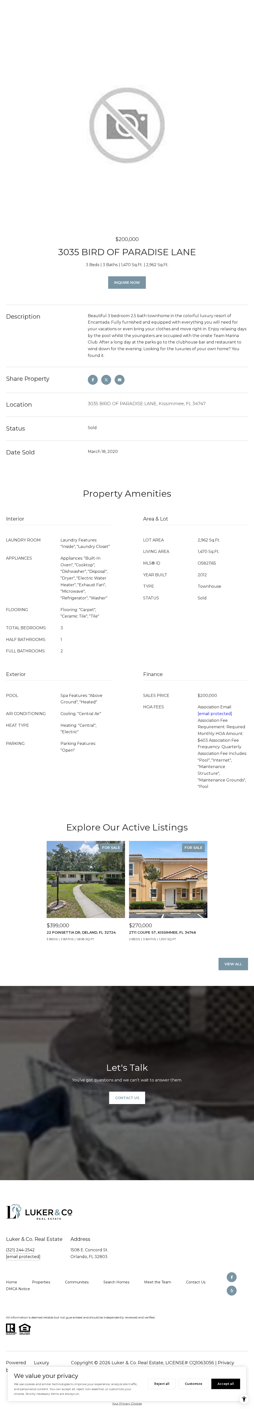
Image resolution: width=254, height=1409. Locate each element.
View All (233, 964)
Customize (193, 1384)
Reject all (161, 1384)
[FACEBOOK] (232, 1277)
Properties (41, 1282)
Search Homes (116, 1282)
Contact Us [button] (127, 1098)
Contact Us (195, 1282)
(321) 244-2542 (20, 1250)
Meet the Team (157, 1282)
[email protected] (215, 713)
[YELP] (232, 1291)
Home (11, 1282)
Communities (77, 1282)
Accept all (226, 1384)
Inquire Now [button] (127, 282)
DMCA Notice (18, 1289)
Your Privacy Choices (127, 1403)
